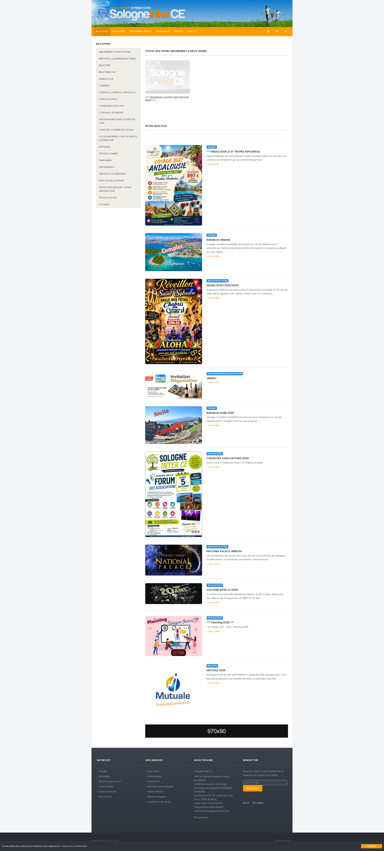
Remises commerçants (161, 786)
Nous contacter (107, 791)
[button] (268, 31)
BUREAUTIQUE (106, 78)
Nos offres (153, 771)
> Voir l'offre (213, 164)
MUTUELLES (104, 146)
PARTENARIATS (107, 167)
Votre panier (155, 776)
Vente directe (155, 791)
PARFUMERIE (105, 160)
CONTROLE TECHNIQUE (111, 112)
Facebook (202, 817)
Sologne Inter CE (203, 771)
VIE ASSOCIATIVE (108, 197)
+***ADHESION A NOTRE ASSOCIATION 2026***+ (167, 99)
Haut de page (283, 840)
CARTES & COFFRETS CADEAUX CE (117, 92)
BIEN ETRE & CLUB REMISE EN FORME (117, 58)
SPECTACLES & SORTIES (111, 180)
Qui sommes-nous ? (140, 31)
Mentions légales (157, 796)
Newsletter (154, 781)
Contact (192, 31)
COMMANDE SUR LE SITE (111, 105)
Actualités (118, 31)
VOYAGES (104, 204)
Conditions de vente (159, 801)
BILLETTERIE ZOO (107, 72)
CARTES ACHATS (108, 99)
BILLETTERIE (104, 65)
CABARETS (104, 85)
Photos (178, 31)
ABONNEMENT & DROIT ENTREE (115, 51)
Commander (163, 31)
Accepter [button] (371, 846)
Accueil (103, 31)
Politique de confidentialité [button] (74, 846)
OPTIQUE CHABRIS (108, 153)
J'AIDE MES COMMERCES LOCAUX (116, 129)
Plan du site (105, 796)
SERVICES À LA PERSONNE (112, 173)
